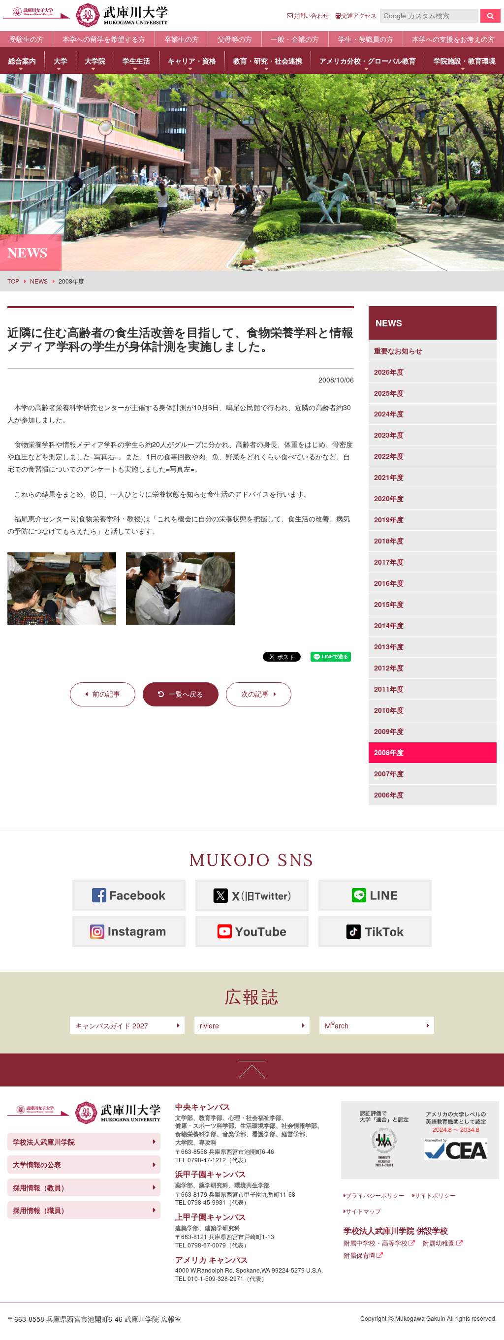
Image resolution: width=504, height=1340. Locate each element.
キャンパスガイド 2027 (111, 1025)
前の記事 (106, 694)
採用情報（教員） (40, 1187)
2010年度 (389, 710)
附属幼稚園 (439, 1242)
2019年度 (389, 519)
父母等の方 (235, 39)
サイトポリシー (435, 1195)
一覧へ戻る (186, 694)
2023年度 (389, 435)
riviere (209, 1025)
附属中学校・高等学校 (376, 1242)
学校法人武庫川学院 (44, 1142)
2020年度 (389, 498)
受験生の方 (26, 39)
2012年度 (389, 667)
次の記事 (255, 694)
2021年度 (389, 477)
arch (336, 1025)
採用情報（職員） (40, 1210)
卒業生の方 (181, 39)
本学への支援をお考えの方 (453, 39)
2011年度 (389, 689)
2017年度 (389, 562)
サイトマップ (363, 1211)
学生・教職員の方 (365, 39)
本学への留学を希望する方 (104, 39)
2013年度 (389, 646)
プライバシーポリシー (375, 1195)
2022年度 (389, 456)
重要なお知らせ (398, 350)
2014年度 (389, 625)
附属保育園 (360, 1255)
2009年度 (389, 731)
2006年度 (389, 794)
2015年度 (389, 604)
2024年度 (389, 413)
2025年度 (389, 393)
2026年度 (389, 372)
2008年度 (389, 752)
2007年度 (389, 773)
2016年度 (389, 583)
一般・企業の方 (295, 39)
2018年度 (389, 540)
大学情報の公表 (37, 1164)
